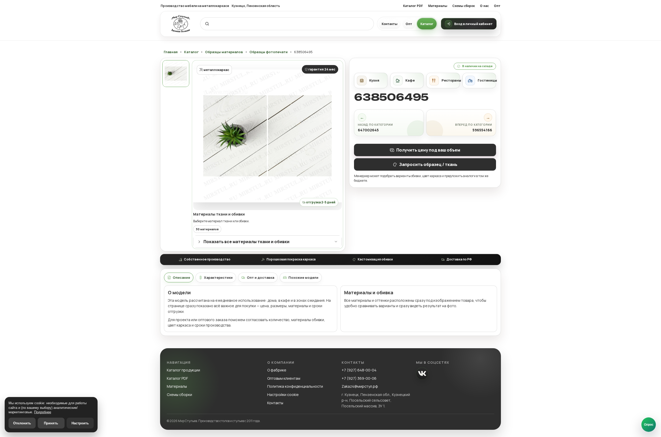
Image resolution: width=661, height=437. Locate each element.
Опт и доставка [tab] (260, 277)
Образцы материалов (224, 52)
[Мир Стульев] (180, 24)
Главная (171, 52)
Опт (497, 6)
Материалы (437, 6)
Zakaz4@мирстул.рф (360, 386)
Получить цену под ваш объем (428, 150)
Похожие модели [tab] (303, 277)
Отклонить (22, 423)
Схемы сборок (463, 6)
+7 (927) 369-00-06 (359, 378)
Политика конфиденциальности (295, 386)
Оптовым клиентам (283, 378)
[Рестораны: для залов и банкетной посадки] (443, 80)
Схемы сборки (179, 394)
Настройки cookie (283, 394)
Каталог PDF (413, 6)
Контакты (389, 24)
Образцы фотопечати (268, 52)
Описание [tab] (181, 277)
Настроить (80, 423)
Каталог (426, 24)
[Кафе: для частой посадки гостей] (407, 80)
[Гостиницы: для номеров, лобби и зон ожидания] (479, 80)
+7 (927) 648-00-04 (359, 370)
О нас (484, 6)
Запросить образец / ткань (428, 164)
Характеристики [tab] (218, 277)
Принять (51, 423)
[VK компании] (422, 373)
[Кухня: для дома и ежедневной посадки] (371, 80)
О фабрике (276, 370)
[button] (267, 135)
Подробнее (42, 412)
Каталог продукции (183, 370)
